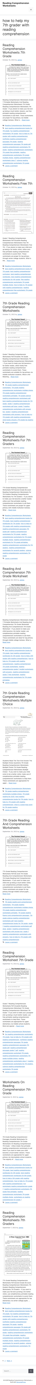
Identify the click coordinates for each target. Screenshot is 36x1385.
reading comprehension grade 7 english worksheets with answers (18, 669)
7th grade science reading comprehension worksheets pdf (17, 918)
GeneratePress (21, 1382)
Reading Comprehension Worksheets (18, 125)
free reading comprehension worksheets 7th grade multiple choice (16, 282)
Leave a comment (11, 166)
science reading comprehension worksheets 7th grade (17, 553)
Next (9, 1361)
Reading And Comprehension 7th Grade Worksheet (17, 572)
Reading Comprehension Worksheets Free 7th (17, 179)
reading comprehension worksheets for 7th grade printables (17, 677)
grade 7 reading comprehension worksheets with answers (17, 934)
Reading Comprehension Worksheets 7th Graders (14, 1218)
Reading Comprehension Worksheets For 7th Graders (17, 438)
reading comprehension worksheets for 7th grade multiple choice (17, 537)
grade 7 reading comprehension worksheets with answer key (17, 409)
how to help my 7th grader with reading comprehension (18, 661)
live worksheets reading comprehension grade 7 (17, 1186)
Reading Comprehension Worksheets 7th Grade (14, 50)
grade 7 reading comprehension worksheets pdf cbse (18, 926)
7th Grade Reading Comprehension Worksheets (16, 306)
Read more (26, 120)
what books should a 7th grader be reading (18, 420)
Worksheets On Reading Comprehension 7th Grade (17, 1087)
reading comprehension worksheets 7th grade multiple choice (16, 155)
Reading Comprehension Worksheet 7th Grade (18, 956)
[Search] (30, 1371)
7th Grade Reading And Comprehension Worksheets (17, 823)
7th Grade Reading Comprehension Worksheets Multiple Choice (17, 698)
